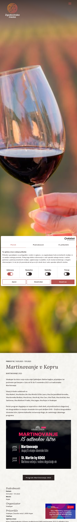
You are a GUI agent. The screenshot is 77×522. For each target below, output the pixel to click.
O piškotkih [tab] (64, 245)
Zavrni (14, 282)
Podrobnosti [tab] (38, 245)
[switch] (29, 274)
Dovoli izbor (38, 282)
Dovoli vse (63, 282)
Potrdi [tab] (13, 245)
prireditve (10, 361)
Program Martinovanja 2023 (38, 477)
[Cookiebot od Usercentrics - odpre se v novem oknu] (66, 238)
